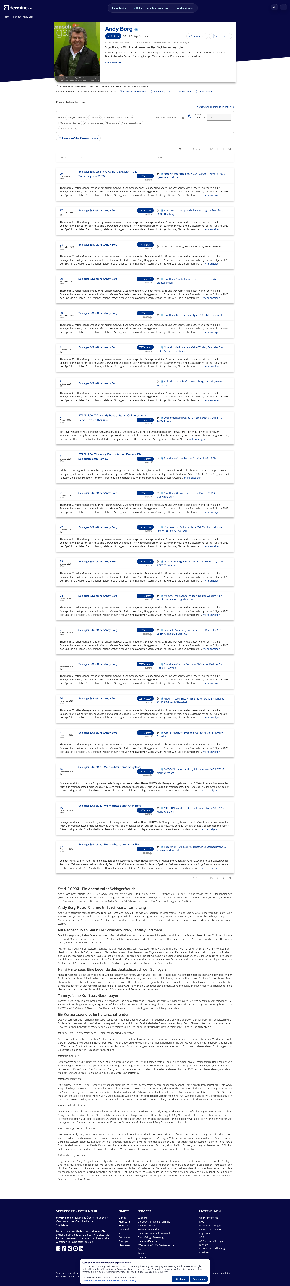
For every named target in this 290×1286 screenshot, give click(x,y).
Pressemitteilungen (210, 1225)
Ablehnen (180, 1279)
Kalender (143, 1253)
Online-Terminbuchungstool (152, 7)
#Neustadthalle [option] (112, 123)
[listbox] (105, 123)
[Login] (274, 7)
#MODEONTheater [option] (125, 117)
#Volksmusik (141, 42)
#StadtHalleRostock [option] (68, 128)
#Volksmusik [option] (94, 117)
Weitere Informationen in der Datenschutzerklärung (109, 1280)
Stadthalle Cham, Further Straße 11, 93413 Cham (191, 458)
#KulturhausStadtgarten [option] (132, 123)
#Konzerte (173, 42)
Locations (143, 1257)
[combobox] (200, 117)
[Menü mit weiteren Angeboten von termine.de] (283, 7)
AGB (201, 1237)
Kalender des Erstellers (134, 91)
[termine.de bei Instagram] (59, 1249)
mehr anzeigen (211, 195)
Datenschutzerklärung (212, 1248)
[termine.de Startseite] (18, 9)
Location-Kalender (148, 1241)
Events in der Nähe (210, 1229)
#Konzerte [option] (82, 117)
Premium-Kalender (148, 1229)
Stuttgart (124, 1241)
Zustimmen (199, 1279)
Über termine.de (208, 1217)
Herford (123, 1225)
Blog (201, 1221)
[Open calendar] (183, 117)
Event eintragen (184, 7)
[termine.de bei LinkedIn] (82, 1249)
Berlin (122, 1217)
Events (141, 1249)
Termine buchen (147, 1225)
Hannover (124, 1245)
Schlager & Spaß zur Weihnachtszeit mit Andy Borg (109, 767)
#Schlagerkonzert (158, 42)
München (124, 1237)
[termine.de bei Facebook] (65, 1249)
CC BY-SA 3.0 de (93, 80)
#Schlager (185, 42)
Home (7, 16)
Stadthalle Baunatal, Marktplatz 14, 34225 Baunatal (193, 315)
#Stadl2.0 (129, 42)
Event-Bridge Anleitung (151, 1237)
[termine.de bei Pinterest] (70, 1249)
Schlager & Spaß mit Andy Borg (98, 210)
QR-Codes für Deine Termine (154, 1221)
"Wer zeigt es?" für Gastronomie (156, 1245)
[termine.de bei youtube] (76, 1249)
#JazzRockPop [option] (108, 117)
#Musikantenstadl (114, 42)
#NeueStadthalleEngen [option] (93, 123)
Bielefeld (124, 1229)
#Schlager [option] (70, 117)
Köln (121, 1233)
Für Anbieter (119, 7)
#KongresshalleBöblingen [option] (70, 123)
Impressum (205, 1233)
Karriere (204, 1252)
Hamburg (124, 1221)
